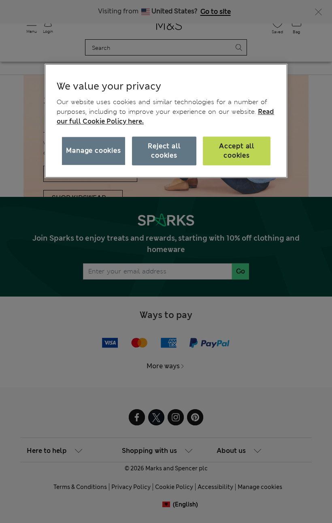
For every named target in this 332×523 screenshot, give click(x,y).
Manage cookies (93, 151)
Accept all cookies (236, 151)
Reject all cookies (164, 151)
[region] (166, 121)
